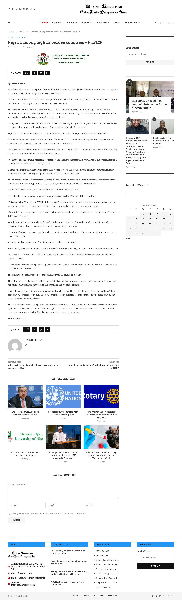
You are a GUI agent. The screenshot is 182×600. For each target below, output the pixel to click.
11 (164, 219)
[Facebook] (9, 9)
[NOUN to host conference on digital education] (25, 437)
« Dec (128, 238)
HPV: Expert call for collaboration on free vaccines (162, 141)
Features (86, 22)
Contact (86, 596)
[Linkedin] (20, 9)
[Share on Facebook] (34, 73)
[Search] (172, 9)
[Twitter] (13, 9)
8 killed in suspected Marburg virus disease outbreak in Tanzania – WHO (101, 455)
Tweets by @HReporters (137, 185)
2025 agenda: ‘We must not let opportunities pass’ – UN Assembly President (63, 455)
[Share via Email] (47, 73)
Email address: (132, 48)
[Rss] (35, 9)
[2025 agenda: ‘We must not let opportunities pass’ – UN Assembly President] (63, 437)
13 (129, 223)
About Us (74, 596)
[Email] (27, 9)
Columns (56, 22)
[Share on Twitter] (41, 73)
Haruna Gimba (33, 340)
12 (170, 219)
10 (157, 219)
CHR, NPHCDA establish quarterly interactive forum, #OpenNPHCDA (149, 104)
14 (136, 223)
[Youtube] (24, 9)
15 (143, 223)
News (116, 22)
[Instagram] (16, 9)
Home (45, 22)
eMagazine (98, 596)
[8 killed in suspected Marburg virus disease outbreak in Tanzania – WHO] (101, 437)
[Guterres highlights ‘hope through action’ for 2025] (25, 396)
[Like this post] (28, 73)
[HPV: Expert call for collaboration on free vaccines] (162, 126)
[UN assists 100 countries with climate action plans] (63, 396)
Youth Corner (131, 22)
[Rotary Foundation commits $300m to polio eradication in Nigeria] (101, 396)
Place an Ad (112, 596)
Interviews (102, 22)
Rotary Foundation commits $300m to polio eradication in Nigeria (101, 415)
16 (150, 223)
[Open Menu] (9, 22)
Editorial (71, 22)
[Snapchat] (31, 9)
